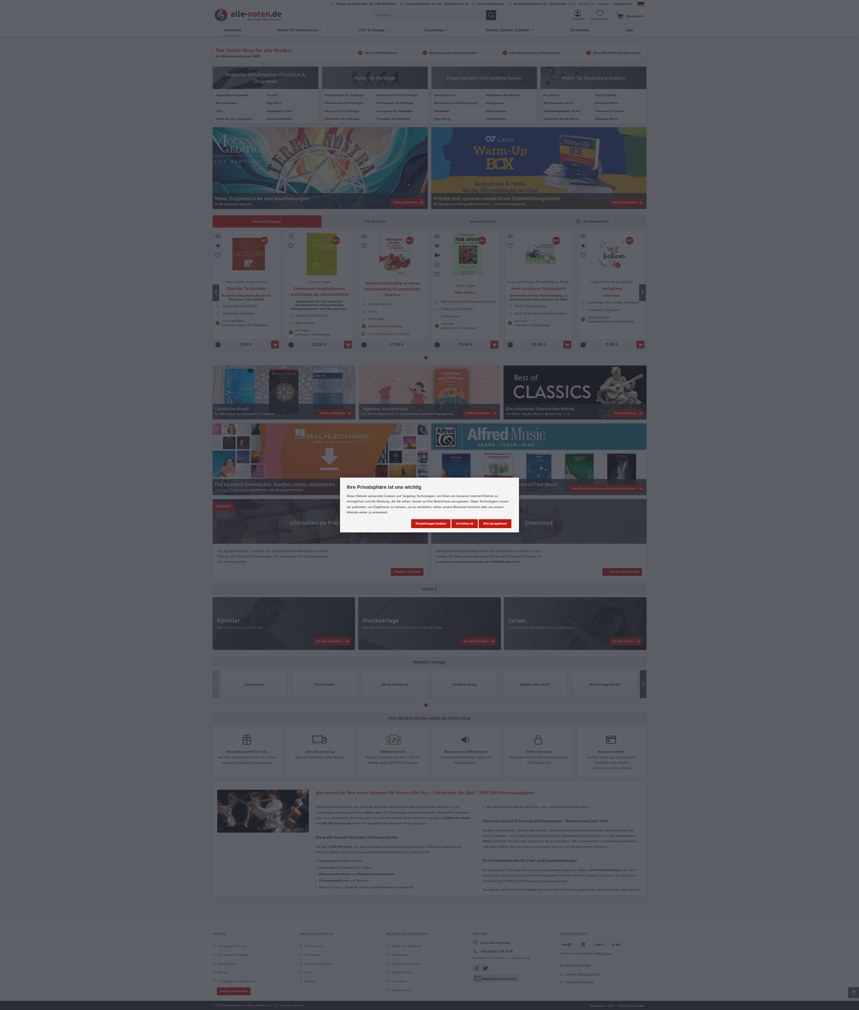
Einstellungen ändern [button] (431, 523)
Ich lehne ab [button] (464, 523)
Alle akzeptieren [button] (495, 523)
